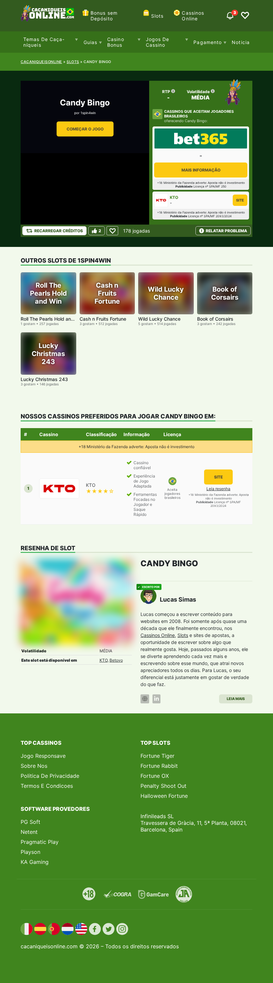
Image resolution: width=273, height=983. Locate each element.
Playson (30, 852)
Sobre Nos (34, 765)
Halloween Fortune (164, 795)
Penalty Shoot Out (163, 785)
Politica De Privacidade (50, 775)
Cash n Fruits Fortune (103, 319)
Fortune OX (154, 775)
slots (73, 61)
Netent (29, 832)
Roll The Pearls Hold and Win (52, 319)
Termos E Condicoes (47, 785)
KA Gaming (35, 862)
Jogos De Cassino (157, 42)
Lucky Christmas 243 (44, 379)
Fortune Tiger (157, 755)
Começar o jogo (85, 128)
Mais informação (200, 170)
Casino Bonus (115, 42)
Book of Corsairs (215, 319)
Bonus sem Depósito (104, 15)
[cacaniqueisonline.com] (47, 16)
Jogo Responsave (43, 755)
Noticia (241, 42)
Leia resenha (218, 488)
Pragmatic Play (40, 842)
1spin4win (88, 113)
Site (240, 200)
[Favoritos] (245, 16)
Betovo (116, 660)
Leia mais (236, 698)
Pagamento (207, 42)
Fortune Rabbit (159, 765)
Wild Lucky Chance (159, 319)
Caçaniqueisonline (41, 61)
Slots (157, 16)
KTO (104, 660)
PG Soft (30, 821)
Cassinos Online (193, 15)
